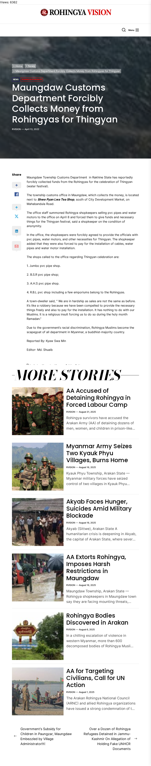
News (16, 79)
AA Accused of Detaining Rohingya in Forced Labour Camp (98, 397)
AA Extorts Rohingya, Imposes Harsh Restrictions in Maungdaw (96, 567)
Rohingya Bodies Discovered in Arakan (97, 619)
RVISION (16, 129)
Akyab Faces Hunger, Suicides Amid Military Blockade (99, 508)
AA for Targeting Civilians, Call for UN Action (95, 678)
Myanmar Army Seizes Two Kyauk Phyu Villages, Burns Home (99, 453)
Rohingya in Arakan (32, 79)
